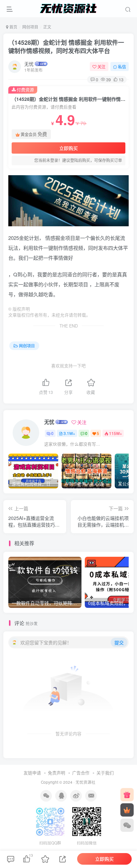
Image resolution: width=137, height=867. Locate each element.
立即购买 (68, 148)
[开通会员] (127, 810)
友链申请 (32, 772)
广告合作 (80, 772)
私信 (122, 66)
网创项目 (30, 27)
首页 (12, 27)
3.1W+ (69, 433)
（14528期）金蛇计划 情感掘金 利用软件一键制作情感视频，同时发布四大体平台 (66, 46)
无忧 (29, 63)
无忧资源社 (85, 782)
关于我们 (105, 772)
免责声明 (56, 772)
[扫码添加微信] (127, 825)
